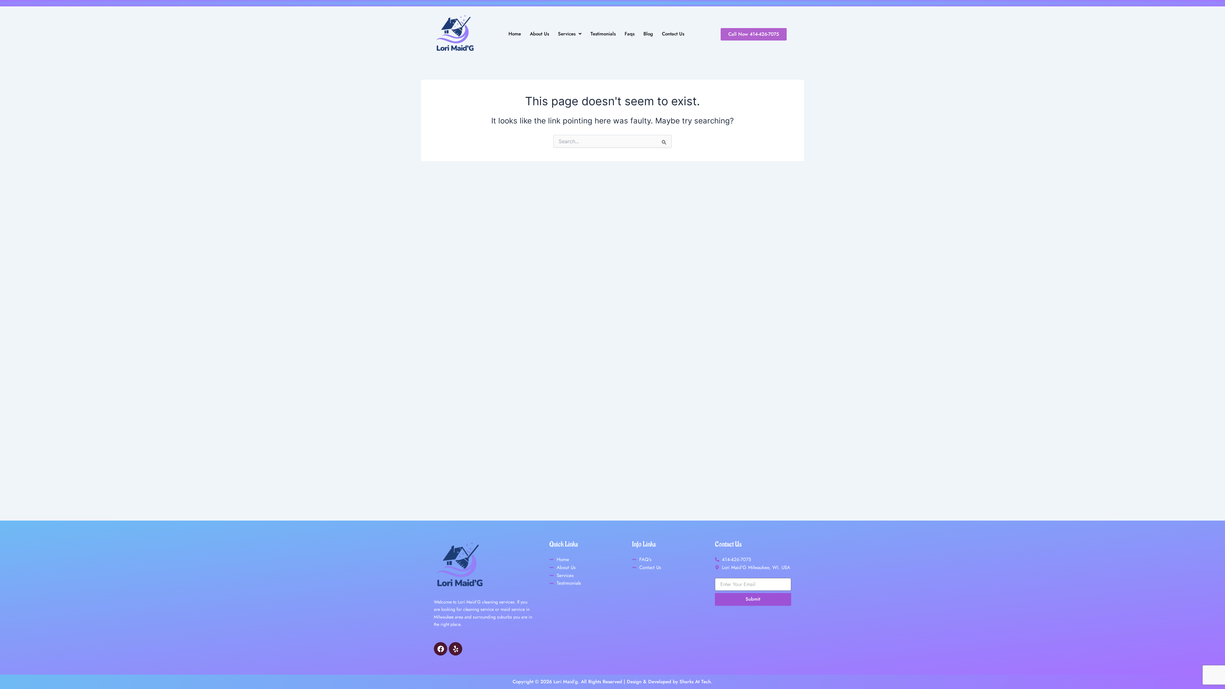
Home (515, 34)
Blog (648, 34)
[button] (569, 34)
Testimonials (603, 34)
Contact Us (673, 34)
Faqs (630, 34)
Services (566, 34)
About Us (539, 34)
